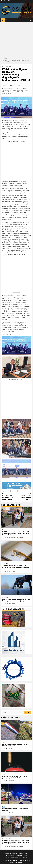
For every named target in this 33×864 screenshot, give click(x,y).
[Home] (3, 20)
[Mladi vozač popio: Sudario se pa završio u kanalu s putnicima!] (16, 730)
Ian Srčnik (11, 748)
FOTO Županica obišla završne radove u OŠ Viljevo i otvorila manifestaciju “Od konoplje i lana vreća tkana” (16, 533)
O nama (7, 853)
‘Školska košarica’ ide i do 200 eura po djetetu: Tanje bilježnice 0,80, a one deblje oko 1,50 (15, 567)
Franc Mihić (12, 571)
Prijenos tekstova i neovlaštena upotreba (16, 857)
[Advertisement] (16, 39)
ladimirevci (7, 491)
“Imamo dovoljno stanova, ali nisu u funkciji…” (26, 496)
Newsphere (12, 862)
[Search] (31, 20)
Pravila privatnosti (10, 855)
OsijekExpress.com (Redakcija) (17, 85)
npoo (15, 491)
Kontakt (25, 855)
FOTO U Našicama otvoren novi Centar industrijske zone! (7, 496)
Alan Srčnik (12, 812)
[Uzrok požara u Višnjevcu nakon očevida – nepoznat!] (16, 794)
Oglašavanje (13, 853)
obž (19, 491)
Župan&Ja (11, 66)
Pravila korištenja (22, 853)
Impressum (19, 855)
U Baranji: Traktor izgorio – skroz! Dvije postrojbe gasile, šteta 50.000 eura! (14, 777)
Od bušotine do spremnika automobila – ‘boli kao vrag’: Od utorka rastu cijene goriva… (16, 600)
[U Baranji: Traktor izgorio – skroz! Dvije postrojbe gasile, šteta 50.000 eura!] (16, 762)
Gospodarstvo (5, 66)
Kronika (3, 742)
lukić (12, 491)
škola (22, 491)
